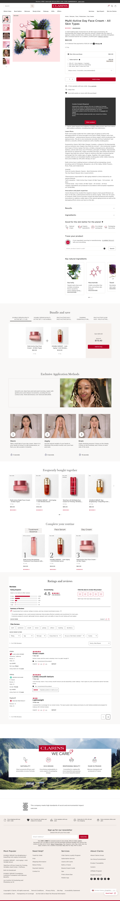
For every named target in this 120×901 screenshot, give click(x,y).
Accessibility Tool (9, 893)
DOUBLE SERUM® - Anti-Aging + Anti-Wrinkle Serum (16, 861)
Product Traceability (97, 863)
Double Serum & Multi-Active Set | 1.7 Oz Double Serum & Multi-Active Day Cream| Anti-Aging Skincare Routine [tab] (21, 318)
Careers (92, 867)
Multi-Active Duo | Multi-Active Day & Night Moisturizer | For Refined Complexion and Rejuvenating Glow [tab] (63, 318)
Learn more (34, 808)
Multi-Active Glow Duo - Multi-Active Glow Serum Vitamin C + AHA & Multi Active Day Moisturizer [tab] (100, 318)
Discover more (71, 292)
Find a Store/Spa (66, 874)
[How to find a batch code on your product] (104, 248)
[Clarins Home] (60, 6)
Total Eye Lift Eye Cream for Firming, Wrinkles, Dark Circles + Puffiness (15, 866)
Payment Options (38, 868)
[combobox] (90, 70)
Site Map (60, 890)
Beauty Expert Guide (68, 868)
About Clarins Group (97, 855)
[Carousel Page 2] (90, 297)
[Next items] (6, 66)
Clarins (74, 112)
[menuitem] (108, 6)
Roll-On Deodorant (10, 870)
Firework (102, 111)
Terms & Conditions (37, 890)
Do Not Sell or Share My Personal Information (50, 893)
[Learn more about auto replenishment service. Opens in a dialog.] (79, 59)
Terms (52, 844)
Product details (103, 36)
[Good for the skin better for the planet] (102, 222)
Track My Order (37, 855)
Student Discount (96, 875)
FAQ (34, 858)
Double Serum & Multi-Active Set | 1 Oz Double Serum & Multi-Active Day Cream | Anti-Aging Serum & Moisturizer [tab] (42, 318)
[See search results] (32, 6)
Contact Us (36, 871)
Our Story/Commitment (98, 859)
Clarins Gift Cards (67, 861)
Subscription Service (68, 858)
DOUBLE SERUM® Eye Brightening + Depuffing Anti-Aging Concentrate (15, 856)
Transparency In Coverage (25, 893)
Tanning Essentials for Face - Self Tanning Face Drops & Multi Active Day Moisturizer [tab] (82, 318)
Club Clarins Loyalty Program (70, 855)
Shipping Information (39, 861)
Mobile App (65, 877)
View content (90, 122)
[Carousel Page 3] (91, 297)
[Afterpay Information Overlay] (101, 43)
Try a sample (92, 86)
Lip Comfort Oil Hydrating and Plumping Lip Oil (13, 881)
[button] (6, 19)
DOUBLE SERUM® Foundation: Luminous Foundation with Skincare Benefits (15, 875)
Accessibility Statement (72, 890)
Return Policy (37, 865)
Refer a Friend (66, 865)
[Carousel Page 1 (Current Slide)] (59, 514)
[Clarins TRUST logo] (68, 242)
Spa (62, 871)
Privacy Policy (59, 844)
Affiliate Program (96, 871)
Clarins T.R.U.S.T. (108, 240)
